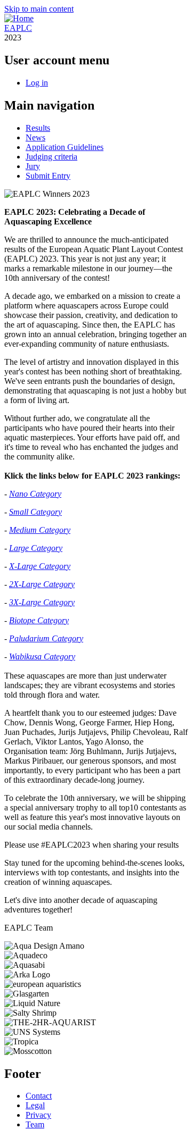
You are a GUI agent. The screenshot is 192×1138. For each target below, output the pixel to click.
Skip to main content (39, 8)
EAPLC (18, 27)
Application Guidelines (64, 147)
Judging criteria (51, 156)
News (35, 137)
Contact (39, 1095)
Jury (33, 166)
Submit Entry (48, 175)
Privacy (38, 1114)
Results (38, 127)
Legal (35, 1105)
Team (35, 1124)
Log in (37, 82)
